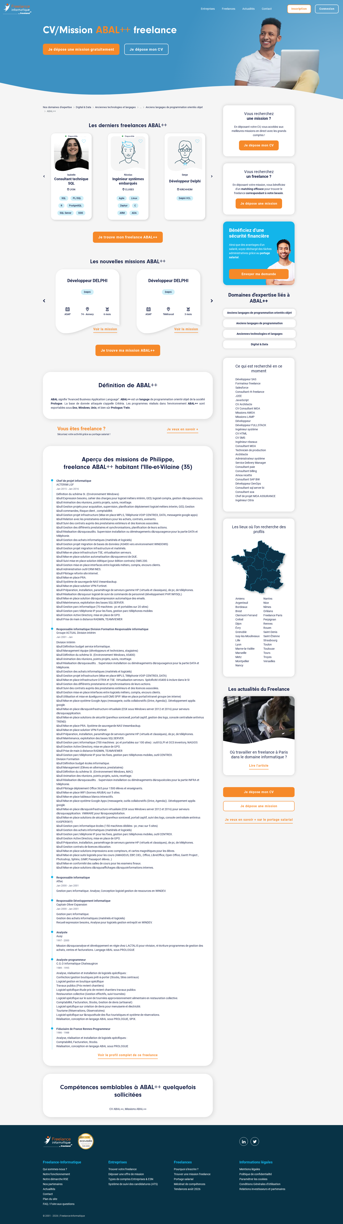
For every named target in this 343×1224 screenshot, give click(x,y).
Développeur (243, 421)
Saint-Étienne (271, 636)
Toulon (267, 644)
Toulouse (269, 648)
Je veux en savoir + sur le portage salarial (259, 819)
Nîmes (267, 607)
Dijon (238, 623)
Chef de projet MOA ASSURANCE (255, 496)
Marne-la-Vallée (244, 648)
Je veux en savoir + (182, 429)
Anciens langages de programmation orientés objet (174, 107)
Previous (44, 301)
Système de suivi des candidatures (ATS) (133, 1184)
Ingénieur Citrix (244, 500)
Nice (266, 602)
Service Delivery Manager (250, 462)
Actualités (248, 8)
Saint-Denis (270, 632)
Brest (238, 611)
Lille (237, 640)
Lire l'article (258, 765)
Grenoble (241, 632)
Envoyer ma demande (259, 274)
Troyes (267, 657)
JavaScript (242, 400)
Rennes (268, 623)
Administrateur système (250, 458)
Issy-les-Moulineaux (247, 636)
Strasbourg (270, 640)
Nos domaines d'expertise (57, 107)
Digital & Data (83, 107)
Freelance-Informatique (72, 1215)
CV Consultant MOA (247, 408)
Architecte (241, 454)
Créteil (239, 619)
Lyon (238, 644)
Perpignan (269, 619)
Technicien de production (250, 450)
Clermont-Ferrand (246, 615)
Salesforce (241, 387)
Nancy (239, 665)
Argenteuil (241, 602)
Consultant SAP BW (247, 479)
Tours (266, 652)
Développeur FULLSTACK (250, 425)
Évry (238, 627)
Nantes (267, 598)
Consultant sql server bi (249, 487)
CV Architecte (243, 404)
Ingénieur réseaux (246, 441)
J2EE (238, 396)
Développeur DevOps (248, 483)
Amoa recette (243, 475)
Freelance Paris (272, 615)
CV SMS (240, 437)
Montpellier (242, 661)
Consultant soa (244, 491)
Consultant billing (246, 471)
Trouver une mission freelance (192, 1174)
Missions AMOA (245, 412)
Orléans (268, 611)
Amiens (240, 598)
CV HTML (241, 433)
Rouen (267, 627)
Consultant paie (245, 466)
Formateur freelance (247, 383)
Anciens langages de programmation (259, 323)
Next (212, 176)
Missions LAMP (244, 416)
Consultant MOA (245, 446)
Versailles (269, 661)
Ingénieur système (246, 429)
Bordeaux (241, 607)
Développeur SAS (245, 379)
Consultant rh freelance (249, 391)
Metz (238, 657)
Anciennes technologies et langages (115, 107)
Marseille (240, 652)
